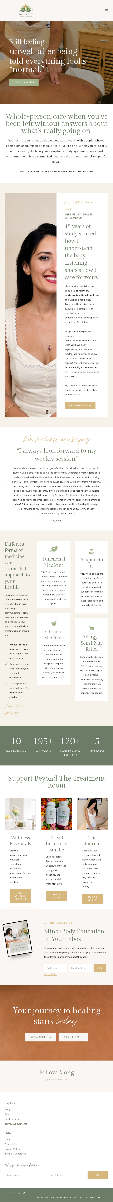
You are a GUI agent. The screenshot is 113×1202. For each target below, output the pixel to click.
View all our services (15, 709)
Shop (7, 1114)
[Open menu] (106, 10)
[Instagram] (9, 1193)
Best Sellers (12, 1119)
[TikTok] (24, 1193)
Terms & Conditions (15, 1153)
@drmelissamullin (56, 1079)
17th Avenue (95, 1197)
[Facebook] (14, 1193)
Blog (7, 1109)
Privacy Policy (50, 974)
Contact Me (11, 1144)
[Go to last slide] (7, 485)
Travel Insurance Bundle (56, 844)
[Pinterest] (19, 1193)
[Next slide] (106, 485)
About (8, 1139)
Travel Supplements (16, 1123)
